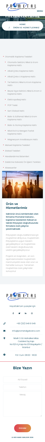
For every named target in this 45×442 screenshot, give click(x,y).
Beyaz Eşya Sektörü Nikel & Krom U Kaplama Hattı (24, 92)
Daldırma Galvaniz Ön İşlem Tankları (23, 162)
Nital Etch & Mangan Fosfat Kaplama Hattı (21, 132)
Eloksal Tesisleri (12, 150)
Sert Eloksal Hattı (16, 110)
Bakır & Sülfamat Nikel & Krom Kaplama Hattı (22, 118)
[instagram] (31, 313)
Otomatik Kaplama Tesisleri (18, 56)
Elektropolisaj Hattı (17, 99)
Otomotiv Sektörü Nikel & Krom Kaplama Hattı (23, 64)
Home (22, 24)
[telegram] (19, 313)
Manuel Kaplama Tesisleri (17, 145)
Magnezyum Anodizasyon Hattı (23, 139)
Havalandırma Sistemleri (17, 156)
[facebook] (13, 313)
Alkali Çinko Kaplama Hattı (21, 71)
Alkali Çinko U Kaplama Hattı (21, 76)
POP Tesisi (12, 105)
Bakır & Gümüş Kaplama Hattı (22, 125)
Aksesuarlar (11, 167)
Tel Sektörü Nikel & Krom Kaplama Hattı (24, 84)
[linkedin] (25, 313)
